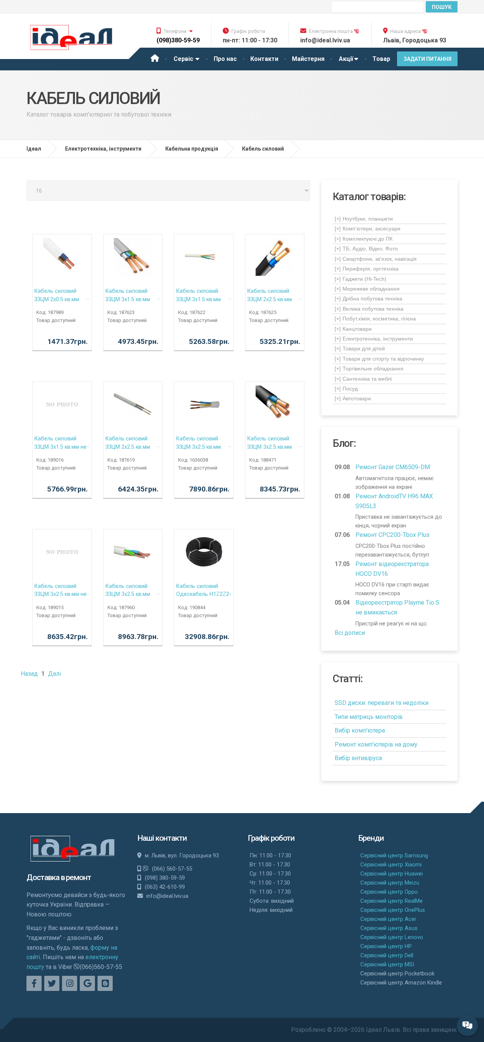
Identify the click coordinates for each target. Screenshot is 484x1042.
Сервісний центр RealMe (391, 900)
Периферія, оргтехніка (367, 269)
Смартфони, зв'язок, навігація (376, 259)
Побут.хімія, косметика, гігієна (375, 319)
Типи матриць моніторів (369, 716)
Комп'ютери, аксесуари (367, 229)
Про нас (225, 58)
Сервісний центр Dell (386, 955)
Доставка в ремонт (58, 877)
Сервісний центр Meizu (389, 882)
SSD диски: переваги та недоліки (381, 702)
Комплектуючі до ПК (363, 239)
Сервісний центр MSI (387, 964)
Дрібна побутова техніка (368, 298)
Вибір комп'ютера (360, 730)
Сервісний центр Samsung (394, 855)
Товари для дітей (360, 348)
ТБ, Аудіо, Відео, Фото (366, 249)
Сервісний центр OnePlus (392, 910)
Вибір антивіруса (358, 758)
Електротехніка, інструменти (374, 339)
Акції (346, 58)
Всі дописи (350, 632)
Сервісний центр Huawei (391, 873)
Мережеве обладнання (367, 289)
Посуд (346, 389)
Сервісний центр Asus (388, 928)
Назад (29, 673)
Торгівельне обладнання (369, 368)
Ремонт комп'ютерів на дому (376, 744)
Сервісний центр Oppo (389, 891)
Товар (381, 58)
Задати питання (427, 59)
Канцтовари (353, 329)
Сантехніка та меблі (363, 379)
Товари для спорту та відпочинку (379, 359)
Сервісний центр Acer (388, 919)
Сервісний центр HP (386, 946)
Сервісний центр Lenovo (391, 937)
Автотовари (353, 398)
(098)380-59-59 (178, 40)
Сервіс (184, 58)
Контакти (264, 58)
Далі (54, 673)
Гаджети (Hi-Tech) (360, 279)
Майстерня (308, 58)
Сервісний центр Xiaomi (391, 864)
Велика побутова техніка (369, 309)
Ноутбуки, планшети (364, 219)
